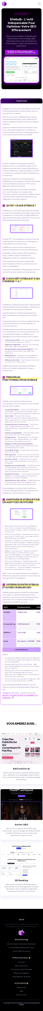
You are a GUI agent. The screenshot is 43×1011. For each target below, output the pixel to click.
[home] (4, 3)
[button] (39, 3)
